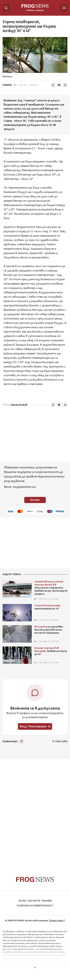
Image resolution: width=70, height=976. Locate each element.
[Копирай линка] (53, 85)
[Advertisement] (35, 811)
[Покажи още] (35, 967)
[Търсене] (6, 8)
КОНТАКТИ (34, 900)
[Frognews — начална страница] (35, 879)
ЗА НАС (22, 900)
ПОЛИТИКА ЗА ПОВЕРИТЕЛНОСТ (35, 905)
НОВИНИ (7, 85)
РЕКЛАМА (47, 900)
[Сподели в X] (65, 85)
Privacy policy (57, 920)
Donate (35, 500)
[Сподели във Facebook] (59, 85)
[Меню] (64, 8)
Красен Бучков (19, 404)
